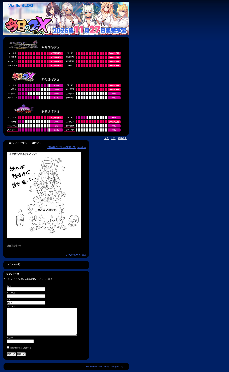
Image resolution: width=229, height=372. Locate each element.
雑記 (84, 254)
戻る (106, 138)
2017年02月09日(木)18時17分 (61, 147)
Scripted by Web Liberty (97, 366)
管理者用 (122, 138)
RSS (113, 138)
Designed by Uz (118, 366)
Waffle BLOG (20, 5)
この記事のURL (72, 254)
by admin (81, 147)
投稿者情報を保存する (21, 348)
